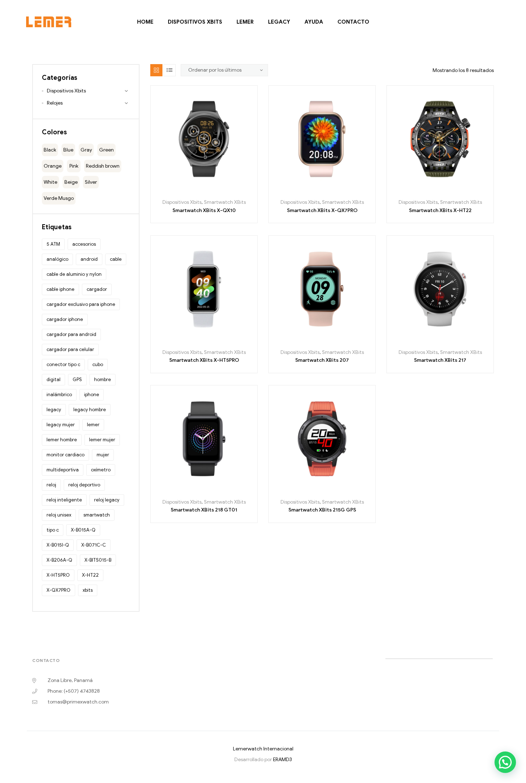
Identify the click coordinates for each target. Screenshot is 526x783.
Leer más (180, 190)
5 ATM (53, 244)
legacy (54, 410)
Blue (68, 150)
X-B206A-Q (59, 560)
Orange (53, 166)
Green (106, 150)
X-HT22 (90, 575)
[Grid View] (156, 70)
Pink (73, 166)
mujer (103, 455)
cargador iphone (65, 319)
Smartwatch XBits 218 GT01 (204, 510)
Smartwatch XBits (225, 202)
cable (116, 259)
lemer (93, 425)
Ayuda (313, 22)
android (89, 259)
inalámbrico (59, 395)
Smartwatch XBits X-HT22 (440, 210)
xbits (88, 590)
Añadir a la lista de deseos (314, 190)
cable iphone (60, 289)
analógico (57, 259)
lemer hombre (62, 440)
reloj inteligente (64, 500)
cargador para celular (70, 349)
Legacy (279, 22)
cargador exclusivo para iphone (81, 304)
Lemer (244, 22)
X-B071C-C (93, 545)
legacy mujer (61, 425)
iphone (91, 395)
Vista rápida (228, 190)
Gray (86, 150)
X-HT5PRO (58, 575)
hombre (102, 379)
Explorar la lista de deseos (196, 190)
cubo (97, 364)
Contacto (353, 22)
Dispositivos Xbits (194, 22)
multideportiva (63, 470)
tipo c (53, 530)
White (50, 182)
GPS (77, 379)
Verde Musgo (59, 198)
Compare (212, 190)
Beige (71, 182)
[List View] (170, 70)
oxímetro (101, 470)
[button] (505, 762)
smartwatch (96, 515)
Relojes (55, 103)
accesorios (84, 244)
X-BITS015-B (97, 560)
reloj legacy (107, 500)
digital (53, 379)
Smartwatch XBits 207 (322, 360)
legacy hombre (89, 410)
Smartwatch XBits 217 (440, 360)
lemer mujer (102, 440)
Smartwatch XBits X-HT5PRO (204, 360)
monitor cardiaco (65, 455)
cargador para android (71, 334)
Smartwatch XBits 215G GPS (322, 510)
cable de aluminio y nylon (74, 274)
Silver (91, 182)
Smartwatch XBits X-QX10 (204, 210)
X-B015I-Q (58, 545)
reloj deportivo (84, 485)
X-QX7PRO (58, 590)
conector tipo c (63, 364)
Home (145, 22)
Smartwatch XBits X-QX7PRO (322, 210)
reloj (51, 485)
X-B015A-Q (83, 530)
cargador (97, 289)
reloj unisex (59, 515)
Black (50, 150)
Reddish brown (103, 166)
